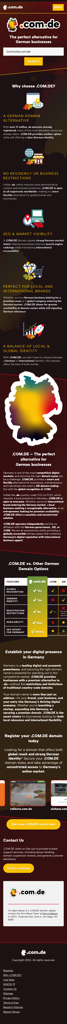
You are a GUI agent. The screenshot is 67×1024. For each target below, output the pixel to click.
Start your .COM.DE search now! (33, 824)
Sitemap (8, 993)
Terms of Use (11, 1002)
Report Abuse (11, 1011)
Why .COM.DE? (12, 975)
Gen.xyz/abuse (50, 913)
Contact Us (10, 988)
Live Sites (8, 979)
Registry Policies (13, 1007)
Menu (58, 7)
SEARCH (33, 61)
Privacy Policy (11, 998)
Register (8, 970)
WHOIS (7, 984)
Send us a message (18, 868)
